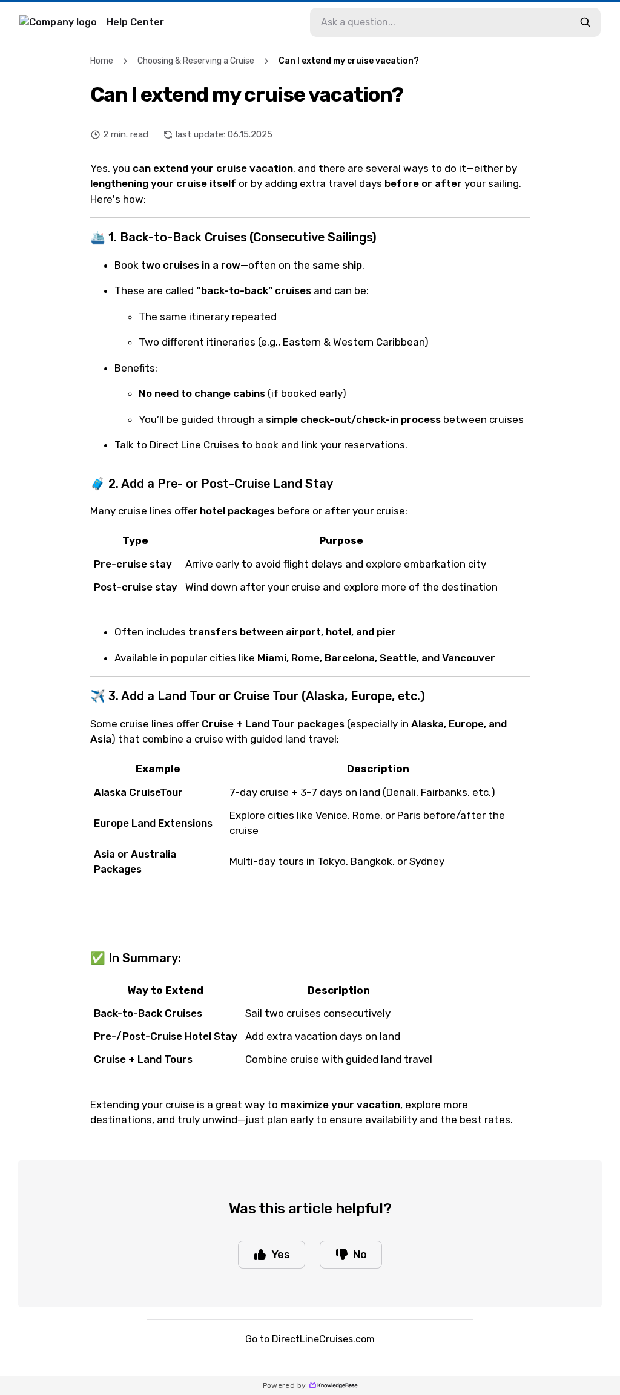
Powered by (284, 1385)
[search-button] (585, 22)
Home (101, 61)
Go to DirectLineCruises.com (310, 1339)
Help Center (135, 22)
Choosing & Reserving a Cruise (195, 61)
